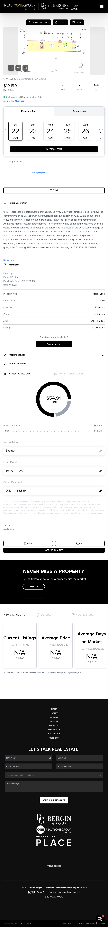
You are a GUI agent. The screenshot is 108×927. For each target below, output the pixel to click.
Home (54, 709)
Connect (54, 738)
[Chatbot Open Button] (100, 919)
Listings (54, 713)
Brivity (14, 923)
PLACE (83, 887)
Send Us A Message (54, 800)
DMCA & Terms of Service (85, 923)
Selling (54, 721)
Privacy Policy (65, 923)
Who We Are (54, 734)
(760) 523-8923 (54, 866)
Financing (54, 725)
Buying (54, 717)
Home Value (54, 729)
